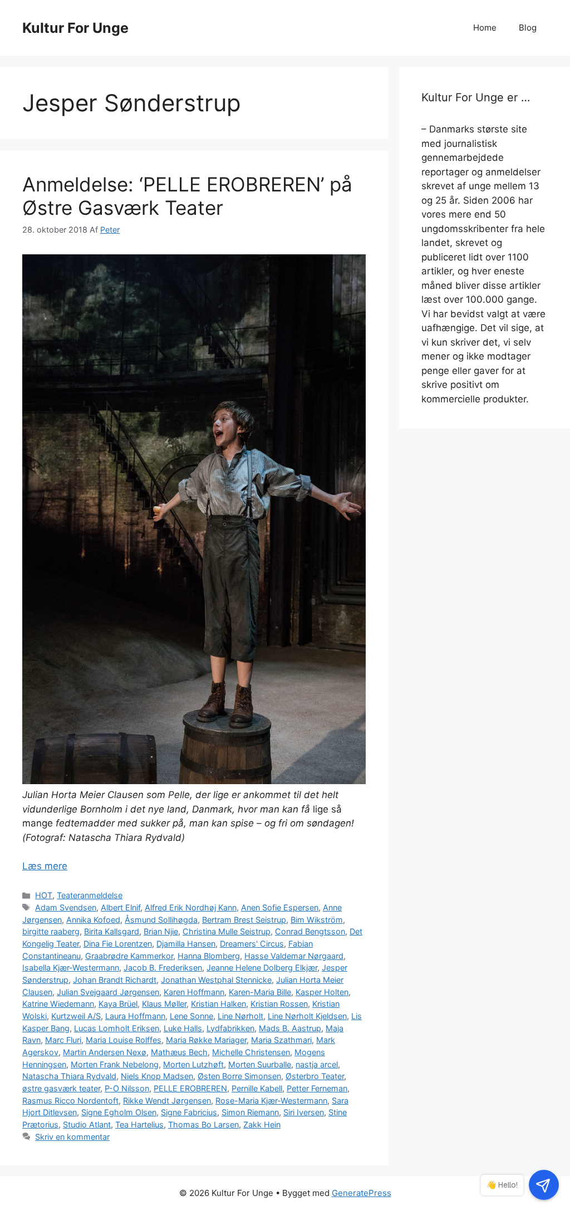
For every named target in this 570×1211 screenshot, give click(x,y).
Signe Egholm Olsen (118, 1112)
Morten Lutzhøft (193, 1064)
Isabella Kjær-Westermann (70, 967)
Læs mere (44, 866)
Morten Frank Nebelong (115, 1064)
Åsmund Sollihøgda (161, 919)
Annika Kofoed (93, 919)
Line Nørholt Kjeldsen (307, 1016)
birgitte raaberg (51, 931)
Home (485, 27)
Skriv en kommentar (72, 1136)
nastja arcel (317, 1064)
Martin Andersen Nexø (104, 1052)
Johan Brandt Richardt (114, 979)
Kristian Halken (218, 1003)
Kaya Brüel (118, 1003)
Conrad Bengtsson (310, 931)
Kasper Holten (322, 992)
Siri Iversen (303, 1112)
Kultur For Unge (75, 27)
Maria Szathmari (281, 1040)
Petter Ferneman (317, 1088)
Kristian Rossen (279, 1003)
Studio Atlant (87, 1124)
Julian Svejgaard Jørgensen (108, 992)
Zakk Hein (262, 1124)
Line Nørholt (240, 1016)
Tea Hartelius (139, 1124)
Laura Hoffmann (135, 1016)
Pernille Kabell (257, 1088)
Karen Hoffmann (194, 992)
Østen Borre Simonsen (239, 1076)
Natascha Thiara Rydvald (69, 1076)
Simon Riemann (250, 1112)
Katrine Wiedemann (58, 1003)
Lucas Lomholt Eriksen (116, 1028)
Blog (528, 27)
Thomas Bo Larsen (203, 1124)
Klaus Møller (164, 1003)
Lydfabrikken (230, 1028)
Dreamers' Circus (252, 943)
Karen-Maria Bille (260, 992)
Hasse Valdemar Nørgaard (293, 956)
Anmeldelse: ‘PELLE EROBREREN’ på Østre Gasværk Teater (187, 196)
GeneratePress (361, 1193)
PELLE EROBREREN (190, 1088)
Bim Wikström (317, 919)
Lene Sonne (191, 1016)
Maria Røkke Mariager (206, 1040)
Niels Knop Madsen (157, 1076)
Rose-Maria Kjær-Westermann (271, 1100)
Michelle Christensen (251, 1052)
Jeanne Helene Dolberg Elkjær (262, 967)
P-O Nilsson (127, 1088)
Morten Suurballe (259, 1064)
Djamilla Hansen (185, 943)
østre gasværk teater (61, 1088)
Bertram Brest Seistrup (244, 919)
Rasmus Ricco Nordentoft (70, 1100)
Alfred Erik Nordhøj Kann (191, 907)
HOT (43, 895)
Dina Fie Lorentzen (117, 943)
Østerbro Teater (315, 1076)
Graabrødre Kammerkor (129, 956)
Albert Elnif (120, 907)
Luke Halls (183, 1028)
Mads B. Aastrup (290, 1028)
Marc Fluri (63, 1040)
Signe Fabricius (189, 1112)
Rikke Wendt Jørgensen (167, 1100)
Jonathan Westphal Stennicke (216, 979)
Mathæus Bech (179, 1052)
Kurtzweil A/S (76, 1016)
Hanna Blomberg (209, 956)
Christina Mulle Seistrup (227, 931)
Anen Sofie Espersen (279, 907)
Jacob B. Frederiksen (163, 967)
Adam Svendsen (65, 907)
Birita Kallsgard (111, 931)
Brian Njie (161, 931)
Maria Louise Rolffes (123, 1040)
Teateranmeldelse (89, 895)
